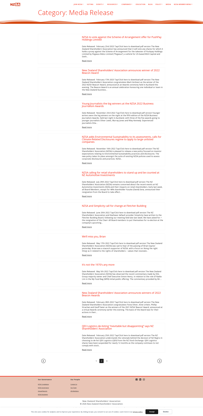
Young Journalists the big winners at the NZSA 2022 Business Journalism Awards (118, 105)
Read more (87, 60)
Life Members (75, 391)
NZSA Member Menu (182, 4)
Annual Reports (42, 391)
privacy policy (138, 412)
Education (140, 4)
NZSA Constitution (43, 384)
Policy (158, 4)
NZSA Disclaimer (43, 394)
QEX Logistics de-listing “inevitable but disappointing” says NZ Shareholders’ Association (118, 327)
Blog (150, 4)
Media (168, 4)
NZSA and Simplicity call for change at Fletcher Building (114, 205)
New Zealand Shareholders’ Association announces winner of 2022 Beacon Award (121, 71)
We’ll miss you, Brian (94, 236)
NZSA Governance (43, 388)
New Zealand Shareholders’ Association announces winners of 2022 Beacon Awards (121, 294)
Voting (90, 4)
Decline (166, 412)
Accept (151, 412)
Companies (126, 4)
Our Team (74, 388)
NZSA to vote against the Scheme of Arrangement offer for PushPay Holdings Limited (121, 38)
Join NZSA (78, 4)
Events (99, 4)
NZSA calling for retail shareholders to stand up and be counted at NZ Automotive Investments (120, 174)
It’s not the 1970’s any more (98, 264)
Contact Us (74, 384)
